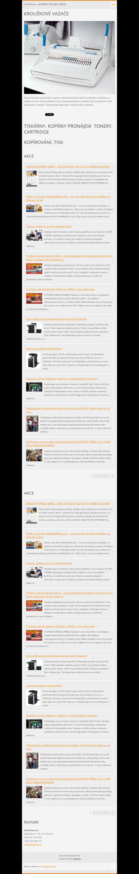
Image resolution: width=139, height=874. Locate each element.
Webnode (77, 859)
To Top (113, 866)
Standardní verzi (49, 866)
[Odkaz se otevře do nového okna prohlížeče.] (69, 57)
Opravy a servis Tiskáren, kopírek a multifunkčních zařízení (61, 378)
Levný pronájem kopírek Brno (44, 348)
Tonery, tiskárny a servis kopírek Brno (49, 226)
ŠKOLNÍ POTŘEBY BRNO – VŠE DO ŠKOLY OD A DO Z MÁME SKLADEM (68, 166)
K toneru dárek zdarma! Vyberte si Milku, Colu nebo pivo (60, 289)
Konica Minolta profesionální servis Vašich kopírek (56, 319)
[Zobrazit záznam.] (31, 178)
